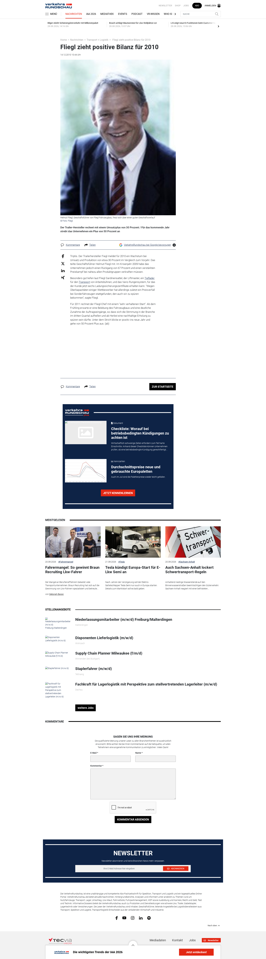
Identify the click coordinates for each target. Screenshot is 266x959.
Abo (197, 5)
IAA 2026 (91, 13)
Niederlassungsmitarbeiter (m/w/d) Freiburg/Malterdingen (123, 619)
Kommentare (73, 244)
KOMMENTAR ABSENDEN (133, 819)
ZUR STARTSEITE (162, 386)
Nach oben (212, 925)
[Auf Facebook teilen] (63, 256)
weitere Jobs (86, 707)
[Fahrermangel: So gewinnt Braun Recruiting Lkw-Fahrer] (73, 542)
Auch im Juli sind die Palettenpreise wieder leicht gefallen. (138, 477)
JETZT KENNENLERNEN (118, 493)
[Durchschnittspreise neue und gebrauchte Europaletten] (86, 470)
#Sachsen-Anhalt (186, 562)
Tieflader (150, 278)
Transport (84, 282)
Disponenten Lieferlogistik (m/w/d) (104, 638)
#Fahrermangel (65, 562)
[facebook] (116, 918)
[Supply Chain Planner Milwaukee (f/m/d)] (58, 654)
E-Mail (93, 753)
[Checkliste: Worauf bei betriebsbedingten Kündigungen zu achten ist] (86, 432)
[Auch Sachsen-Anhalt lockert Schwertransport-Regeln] (193, 542)
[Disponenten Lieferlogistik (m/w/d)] (58, 639)
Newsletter (165, 5)
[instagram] (132, 917)
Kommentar (96, 766)
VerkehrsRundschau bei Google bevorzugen (147, 244)
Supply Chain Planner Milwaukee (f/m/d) (108, 653)
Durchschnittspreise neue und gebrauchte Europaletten (135, 469)
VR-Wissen (153, 13)
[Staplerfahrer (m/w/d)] (57, 668)
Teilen (92, 244)
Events (122, 13)
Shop (178, 5)
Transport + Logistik (97, 39)
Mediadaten (158, 940)
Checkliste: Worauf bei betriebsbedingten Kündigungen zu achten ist (140, 433)
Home (63, 39)
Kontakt (177, 940)
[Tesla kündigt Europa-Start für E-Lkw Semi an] (133, 542)
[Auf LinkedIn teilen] (63, 270)
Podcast (137, 13)
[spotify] (149, 917)
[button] (133, 943)
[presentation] (218, 26)
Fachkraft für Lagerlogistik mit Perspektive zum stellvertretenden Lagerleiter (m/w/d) (146, 684)
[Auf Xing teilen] (63, 277)
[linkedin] (141, 917)
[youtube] (124, 917)
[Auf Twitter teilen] (62, 263)
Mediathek (107, 13)
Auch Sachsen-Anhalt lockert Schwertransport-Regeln (189, 569)
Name (138, 753)
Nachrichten (73, 13)
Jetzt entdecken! (196, 952)
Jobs (186, 5)
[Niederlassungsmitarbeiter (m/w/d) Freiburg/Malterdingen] (58, 623)
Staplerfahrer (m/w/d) (93, 669)
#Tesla (121, 562)
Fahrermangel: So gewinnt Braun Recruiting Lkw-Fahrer (72, 569)
